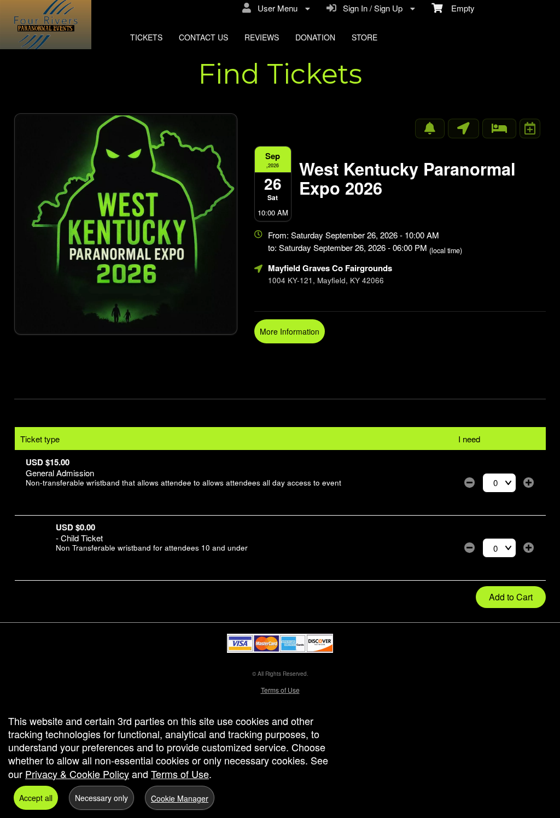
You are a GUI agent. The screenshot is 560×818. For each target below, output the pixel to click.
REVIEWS (261, 37)
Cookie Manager (179, 798)
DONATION (315, 37)
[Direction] (463, 128)
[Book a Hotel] (499, 128)
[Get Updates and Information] (429, 128)
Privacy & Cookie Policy (77, 774)
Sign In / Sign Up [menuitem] (370, 8)
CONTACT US (203, 37)
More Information (289, 331)
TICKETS (146, 37)
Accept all (35, 797)
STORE (364, 37)
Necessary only (101, 797)
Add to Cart (511, 597)
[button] (469, 483)
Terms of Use (280, 689)
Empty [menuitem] (458, 8)
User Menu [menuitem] (275, 8)
